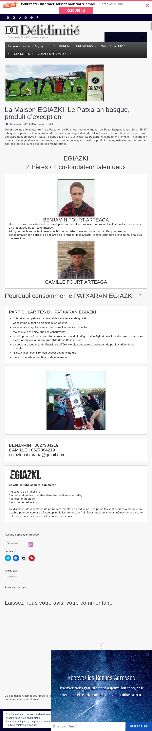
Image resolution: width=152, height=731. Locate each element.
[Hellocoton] (37, 17)
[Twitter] (14, 17)
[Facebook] (8, 17)
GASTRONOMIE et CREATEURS (72, 46)
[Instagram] (20, 17)
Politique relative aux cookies (21, 725)
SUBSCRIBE (138, 726)
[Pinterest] (31, 17)
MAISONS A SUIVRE (113, 46)
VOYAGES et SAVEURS (52, 53)
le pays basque (19, 587)
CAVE (25, 124)
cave (9, 587)
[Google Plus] (25, 17)
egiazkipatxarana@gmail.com (37, 454)
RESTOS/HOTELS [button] (18, 53)
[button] (76, 7)
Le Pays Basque (37, 124)
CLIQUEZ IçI (76, 10)
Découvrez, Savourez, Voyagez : (27, 46)
